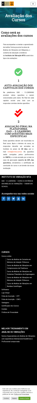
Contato (4, 309)
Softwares (5, 290)
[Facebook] (4, 199)
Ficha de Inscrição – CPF (11, 296)
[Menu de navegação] (33, 4)
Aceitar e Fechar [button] (24, 398)
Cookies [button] (6, 398)
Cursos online (6, 256)
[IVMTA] (8, 3)
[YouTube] (18, 199)
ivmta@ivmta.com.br (15, 152)
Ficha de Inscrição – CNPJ (11, 299)
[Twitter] (13, 199)
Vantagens (5, 303)
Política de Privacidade (10, 312)
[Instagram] (8, 199)
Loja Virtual (5, 293)
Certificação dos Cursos (10, 306)
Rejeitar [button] (14, 398)
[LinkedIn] (23, 199)
